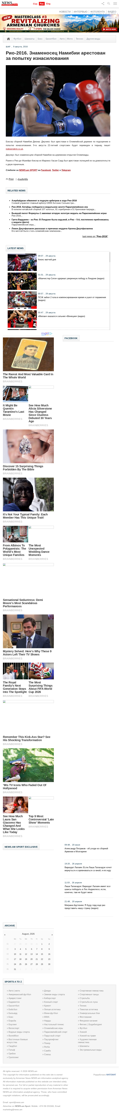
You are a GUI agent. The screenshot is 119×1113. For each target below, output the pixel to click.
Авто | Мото (66, 38)
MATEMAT (111, 1074)
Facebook (46, 170)
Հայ (35, 3)
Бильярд (13, 1013)
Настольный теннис (54, 1024)
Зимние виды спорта (54, 994)
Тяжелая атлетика (89, 1009)
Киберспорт (50, 998)
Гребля (12, 1053)
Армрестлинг (15, 998)
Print (11, 179)
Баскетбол (51, 38)
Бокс (40, 38)
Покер (47, 1043)
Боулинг (13, 1024)
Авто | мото (14, 990)
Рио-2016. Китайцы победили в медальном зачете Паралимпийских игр (50, 207)
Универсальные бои (90, 1013)
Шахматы (30, 38)
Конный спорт (51, 1002)
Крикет (47, 1005)
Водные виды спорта (19, 1032)
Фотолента (97, 12)
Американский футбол (20, 994)
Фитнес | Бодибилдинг (91, 1024)
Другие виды (93, 38)
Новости (65, 12)
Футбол (17, 38)
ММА (46, 1017)
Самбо (47, 1050)
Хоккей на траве (88, 1035)
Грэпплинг (14, 1057)
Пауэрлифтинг (51, 1039)
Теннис (79, 38)
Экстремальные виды (91, 1050)
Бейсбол (13, 1009)
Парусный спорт (52, 1035)
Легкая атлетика (52, 1009)
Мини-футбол (51, 1013)
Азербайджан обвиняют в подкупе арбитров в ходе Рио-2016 (44, 200)
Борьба (12, 1020)
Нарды (47, 1020)
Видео (112, 12)
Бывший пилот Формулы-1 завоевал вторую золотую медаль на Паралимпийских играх (59, 213)
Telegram (66, 170)
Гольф (12, 1050)
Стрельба (85, 998)
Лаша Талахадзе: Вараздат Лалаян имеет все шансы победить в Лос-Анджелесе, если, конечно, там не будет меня (87, 889)
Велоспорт (14, 1028)
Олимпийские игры (53, 1028)
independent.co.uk (14, 149)
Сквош (47, 1054)
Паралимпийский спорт (55, 1032)
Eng (48, 3)
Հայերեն (23, 179)
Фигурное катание (88, 1020)
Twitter (55, 170)
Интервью (80, 12)
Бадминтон (14, 1002)
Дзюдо (47, 990)
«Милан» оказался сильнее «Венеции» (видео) (61, 316)
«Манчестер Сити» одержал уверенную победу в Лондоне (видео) (71, 278)
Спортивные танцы (89, 994)
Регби (47, 1047)
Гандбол (13, 1046)
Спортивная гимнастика (91, 990)
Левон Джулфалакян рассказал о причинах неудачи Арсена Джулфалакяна (52, 228)
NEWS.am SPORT (28, 170)
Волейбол (14, 1035)
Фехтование (86, 1017)
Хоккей (83, 1032)
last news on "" (95, 236)
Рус (42, 3)
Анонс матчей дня (47, 259)
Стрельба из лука (89, 1002)
